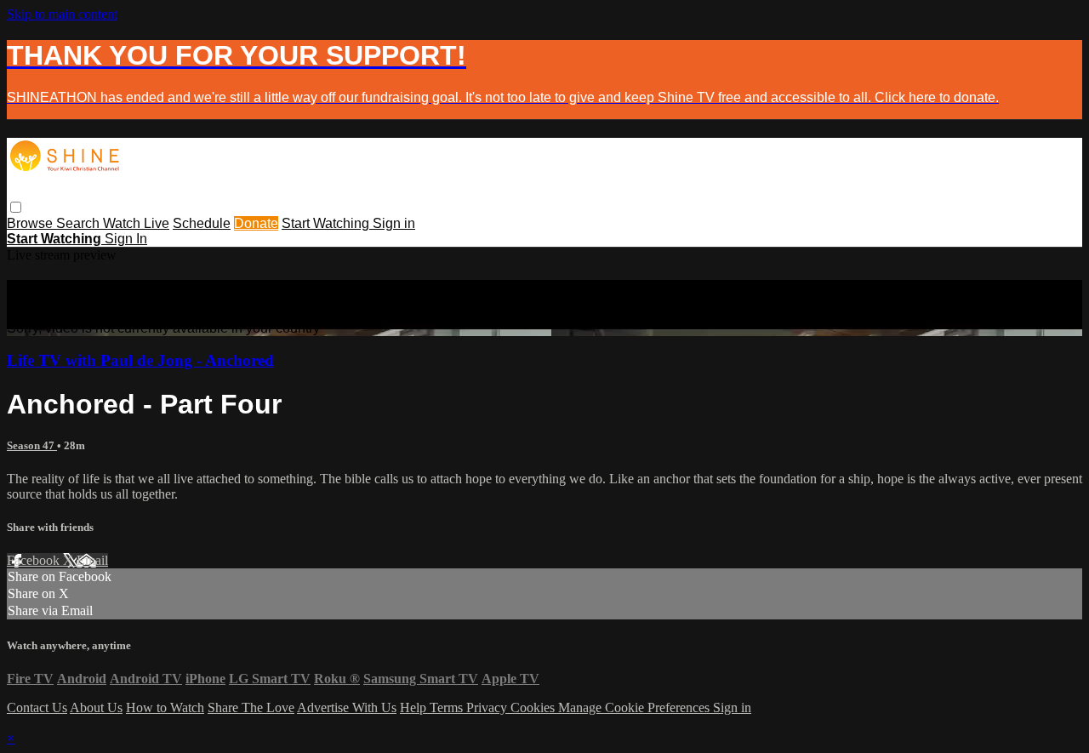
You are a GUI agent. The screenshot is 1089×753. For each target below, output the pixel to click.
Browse (31, 223)
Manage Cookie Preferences (635, 707)
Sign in (394, 223)
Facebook (35, 560)
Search (79, 223)
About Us (96, 707)
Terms (448, 707)
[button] (15, 207)
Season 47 (32, 445)
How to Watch (165, 707)
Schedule (202, 223)
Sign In (126, 238)
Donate (256, 223)
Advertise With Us (346, 707)
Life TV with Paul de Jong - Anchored (140, 360)
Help (415, 707)
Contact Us (37, 707)
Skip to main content (62, 14)
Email (92, 560)
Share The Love (251, 707)
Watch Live (136, 223)
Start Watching (327, 223)
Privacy (488, 707)
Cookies (534, 707)
